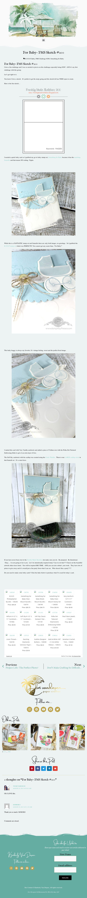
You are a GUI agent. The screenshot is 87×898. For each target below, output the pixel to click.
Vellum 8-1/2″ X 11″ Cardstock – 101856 (11, 619)
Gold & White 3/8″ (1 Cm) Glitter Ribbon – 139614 (54, 642)
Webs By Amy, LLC (53, 892)
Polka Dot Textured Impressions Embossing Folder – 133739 (54, 622)
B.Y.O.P (28, 59)
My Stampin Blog (76, 656)
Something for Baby (57, 59)
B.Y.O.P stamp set (10, 246)
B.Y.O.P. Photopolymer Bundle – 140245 (12, 599)
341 (9, 751)
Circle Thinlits (50, 457)
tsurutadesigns (19, 786)
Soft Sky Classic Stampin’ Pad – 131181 (40, 619)
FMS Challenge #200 (43, 59)
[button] (43, 40)
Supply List (9, 656)
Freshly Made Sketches (34, 560)
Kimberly (17, 805)
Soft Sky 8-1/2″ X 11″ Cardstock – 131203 (26, 619)
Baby (33, 59)
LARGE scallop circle (72, 457)
